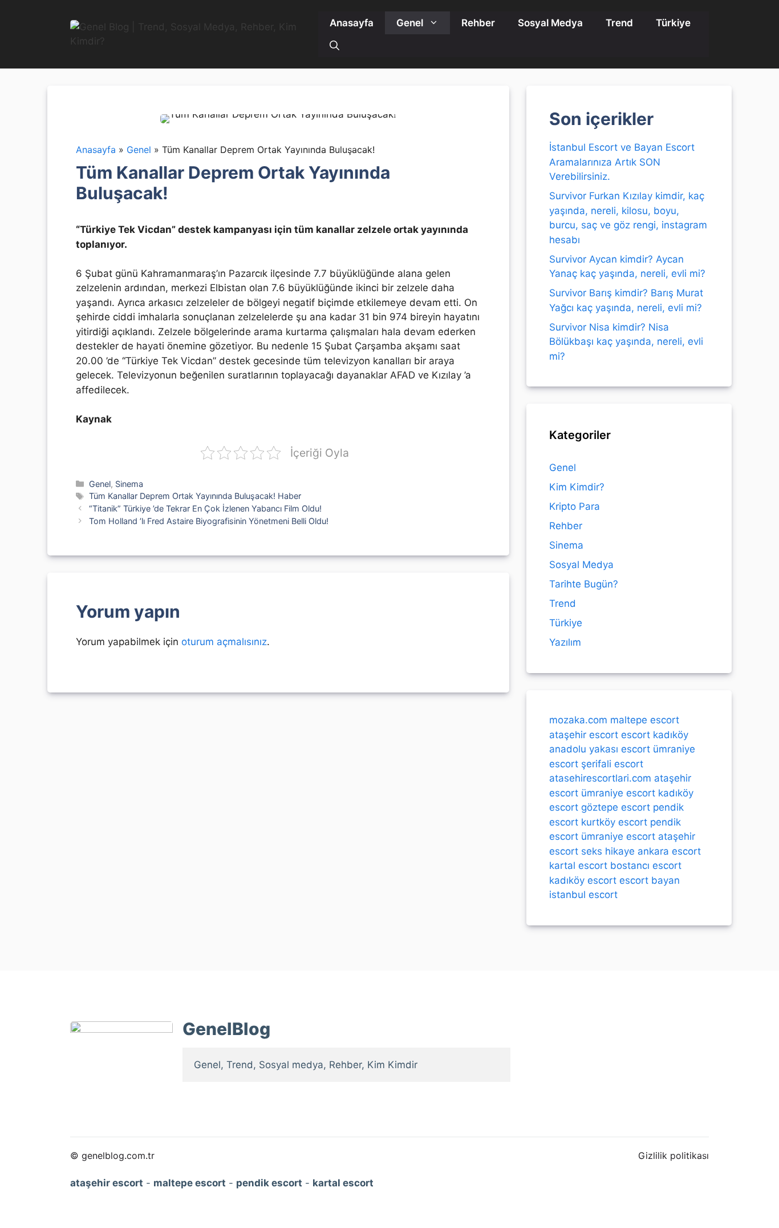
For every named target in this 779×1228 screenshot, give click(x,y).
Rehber (478, 23)
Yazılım (565, 642)
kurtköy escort (614, 821)
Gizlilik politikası (673, 1155)
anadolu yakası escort (599, 749)
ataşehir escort (583, 734)
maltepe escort (644, 720)
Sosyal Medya (550, 23)
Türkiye (673, 23)
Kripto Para (574, 506)
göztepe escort (615, 807)
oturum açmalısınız (224, 641)
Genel (409, 23)
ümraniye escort (618, 792)
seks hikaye (608, 850)
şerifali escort (612, 763)
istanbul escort (583, 894)
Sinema (129, 484)
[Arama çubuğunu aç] (334, 45)
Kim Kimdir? (576, 487)
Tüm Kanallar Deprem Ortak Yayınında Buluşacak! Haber (195, 496)
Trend (619, 23)
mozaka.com (578, 720)
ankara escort (669, 850)
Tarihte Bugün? (583, 584)
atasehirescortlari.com (600, 778)
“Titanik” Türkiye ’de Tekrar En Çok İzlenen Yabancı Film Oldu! (205, 508)
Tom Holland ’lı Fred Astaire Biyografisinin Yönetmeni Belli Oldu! (208, 521)
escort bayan (649, 879)
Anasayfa (352, 23)
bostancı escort (645, 865)
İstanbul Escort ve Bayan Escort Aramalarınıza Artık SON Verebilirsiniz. (622, 162)
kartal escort (578, 865)
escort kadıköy (654, 734)
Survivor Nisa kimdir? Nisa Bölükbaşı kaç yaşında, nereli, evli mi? (626, 341)
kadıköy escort (582, 879)
